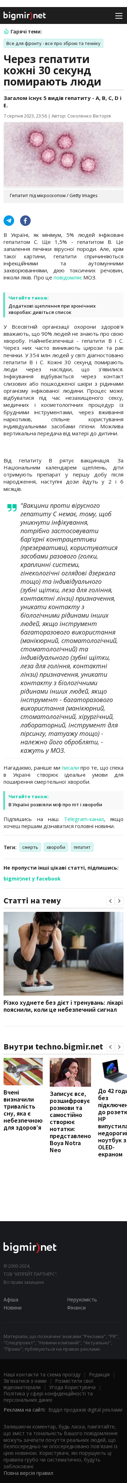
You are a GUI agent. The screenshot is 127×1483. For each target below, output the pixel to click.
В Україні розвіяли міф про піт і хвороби (55, 804)
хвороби (56, 847)
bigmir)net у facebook (32, 878)
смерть (30, 847)
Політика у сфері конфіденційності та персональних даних (48, 1396)
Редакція (99, 1374)
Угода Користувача (72, 1387)
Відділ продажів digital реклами (85, 1409)
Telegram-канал (84, 818)
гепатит (82, 847)
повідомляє (68, 277)
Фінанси (76, 1307)
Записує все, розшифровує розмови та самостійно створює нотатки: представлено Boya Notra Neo (70, 1122)
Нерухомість (82, 1299)
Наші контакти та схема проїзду (42, 1374)
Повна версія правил (28, 1473)
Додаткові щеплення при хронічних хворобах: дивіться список (52, 309)
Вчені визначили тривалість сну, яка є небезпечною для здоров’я (23, 1109)
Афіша (11, 1299)
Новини (13, 1307)
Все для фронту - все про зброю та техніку (53, 43)
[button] (110, 901)
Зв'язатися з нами (25, 1380)
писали (70, 767)
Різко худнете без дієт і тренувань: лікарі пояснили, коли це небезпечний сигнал (63, 1006)
